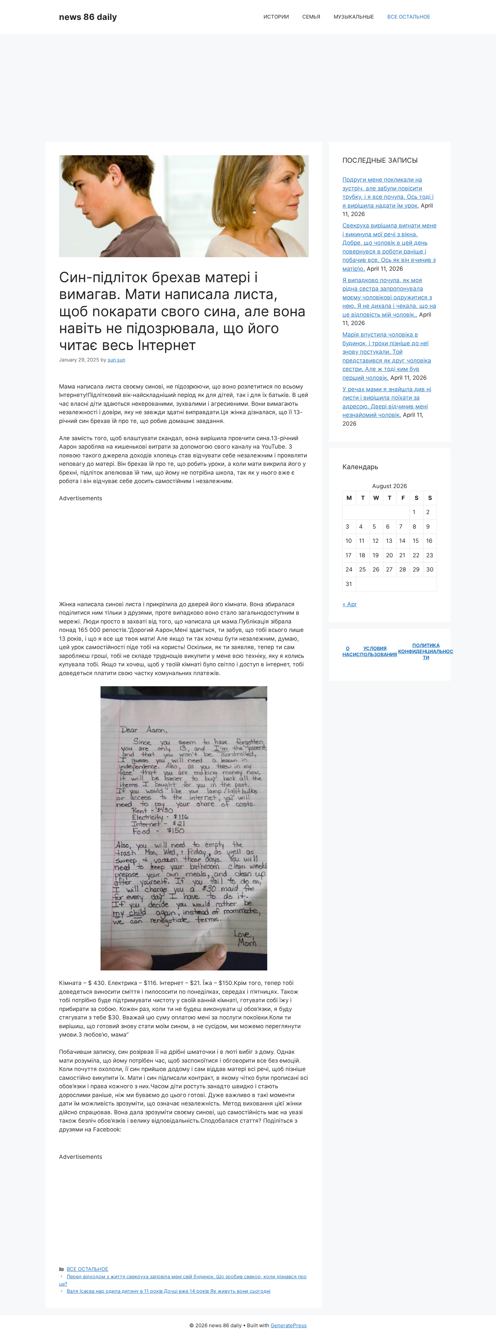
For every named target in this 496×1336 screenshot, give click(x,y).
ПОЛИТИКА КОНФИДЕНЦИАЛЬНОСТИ (425, 651)
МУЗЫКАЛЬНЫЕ (354, 17)
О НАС (347, 651)
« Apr (349, 604)
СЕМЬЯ (311, 17)
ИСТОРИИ (276, 17)
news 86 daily (88, 17)
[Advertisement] (248, 84)
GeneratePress (289, 1325)
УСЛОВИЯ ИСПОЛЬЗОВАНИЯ (375, 651)
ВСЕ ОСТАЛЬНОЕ (408, 17)
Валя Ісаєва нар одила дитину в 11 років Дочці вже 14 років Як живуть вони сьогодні (168, 1291)
